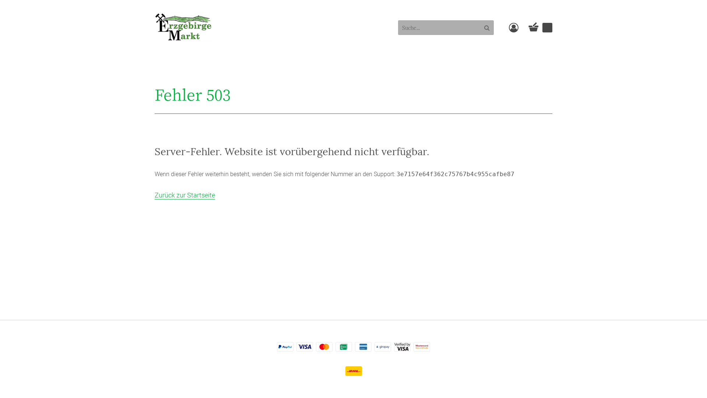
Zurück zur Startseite (185, 195)
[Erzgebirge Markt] (184, 26)
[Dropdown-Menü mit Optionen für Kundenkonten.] (514, 27)
